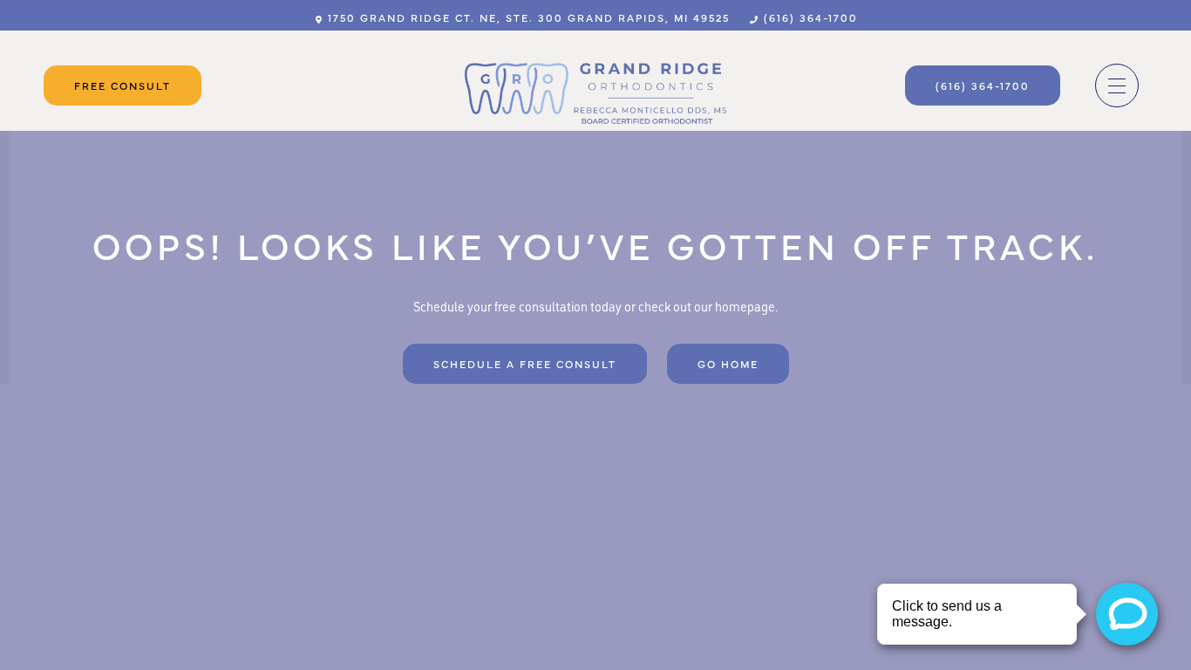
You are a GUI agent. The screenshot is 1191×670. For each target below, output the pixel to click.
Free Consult (122, 85)
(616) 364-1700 (808, 17)
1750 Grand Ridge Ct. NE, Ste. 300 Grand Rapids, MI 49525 (526, 17)
